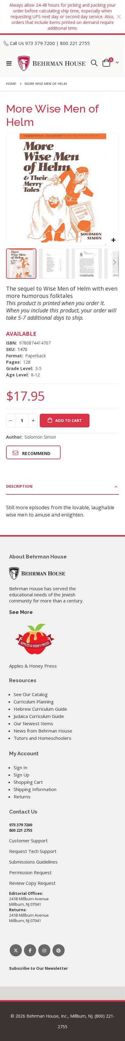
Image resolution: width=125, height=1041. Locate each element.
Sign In (20, 767)
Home (11, 83)
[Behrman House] (37, 573)
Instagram (44, 950)
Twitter (16, 950)
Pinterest (58, 950)
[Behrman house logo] (52, 63)
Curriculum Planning (34, 702)
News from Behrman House (43, 731)
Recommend (36, 453)
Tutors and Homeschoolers (42, 738)
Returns (22, 796)
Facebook (30, 950)
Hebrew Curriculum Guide (40, 709)
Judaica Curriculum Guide (39, 716)
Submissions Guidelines (33, 862)
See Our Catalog (31, 694)
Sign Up (21, 775)
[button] (113, 240)
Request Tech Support (32, 851)
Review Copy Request (32, 883)
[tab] (62, 487)
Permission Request (30, 872)
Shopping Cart (28, 782)
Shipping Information (35, 789)
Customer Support (28, 840)
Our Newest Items (33, 723)
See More (21, 612)
